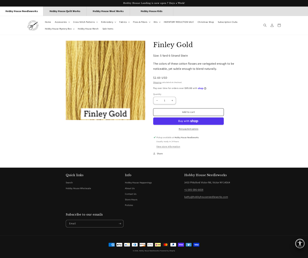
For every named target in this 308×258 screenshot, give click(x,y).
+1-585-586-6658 (193, 189)
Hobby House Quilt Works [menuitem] (65, 11)
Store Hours (131, 199)
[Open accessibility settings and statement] (300, 243)
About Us (130, 188)
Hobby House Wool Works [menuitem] (108, 11)
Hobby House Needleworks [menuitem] (21, 11)
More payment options (188, 129)
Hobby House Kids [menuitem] (152, 11)
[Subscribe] (119, 223)
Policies (129, 205)
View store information (168, 146)
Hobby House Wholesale (78, 188)
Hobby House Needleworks (149, 251)
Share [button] (160, 153)
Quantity (157, 94)
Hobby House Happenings (138, 182)
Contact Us (130, 193)
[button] (62, 22)
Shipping (157, 82)
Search (69, 182)
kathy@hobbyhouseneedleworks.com (206, 197)
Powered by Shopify (167, 251)
